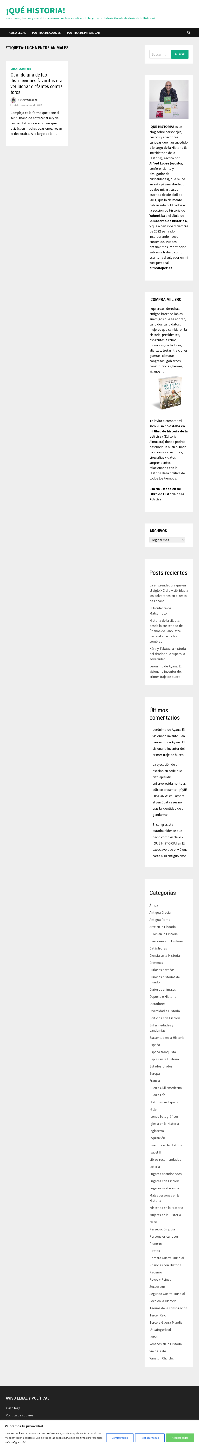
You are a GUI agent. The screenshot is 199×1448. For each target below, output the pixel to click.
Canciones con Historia (166, 941)
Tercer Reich (158, 1315)
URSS (153, 1336)
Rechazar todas (150, 1437)
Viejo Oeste (157, 1351)
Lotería (154, 1166)
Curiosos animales (162, 989)
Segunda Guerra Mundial (167, 1293)
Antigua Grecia (160, 912)
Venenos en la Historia (165, 1344)
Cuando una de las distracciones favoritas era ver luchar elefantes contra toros (36, 83)
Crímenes (156, 962)
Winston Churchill (161, 1358)
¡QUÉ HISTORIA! (35, 10)
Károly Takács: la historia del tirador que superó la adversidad (167, 653)
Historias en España (163, 1102)
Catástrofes (158, 948)
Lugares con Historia (164, 1181)
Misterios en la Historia (166, 1207)
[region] (99, 1434)
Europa (154, 1073)
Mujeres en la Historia (165, 1215)
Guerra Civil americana (165, 1088)
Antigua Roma (159, 919)
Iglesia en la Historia (164, 1123)
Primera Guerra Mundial (166, 1258)
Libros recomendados (165, 1159)
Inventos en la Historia (165, 1145)
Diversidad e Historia (164, 1011)
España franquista (162, 1052)
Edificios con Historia (165, 1018)
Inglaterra (156, 1131)
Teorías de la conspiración (168, 1308)
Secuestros (157, 1286)
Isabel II (155, 1152)
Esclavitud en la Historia (166, 1037)
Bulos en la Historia (163, 934)
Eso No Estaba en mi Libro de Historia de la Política (166, 493)
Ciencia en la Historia (164, 955)
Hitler (153, 1109)
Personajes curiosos (164, 1236)
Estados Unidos (161, 1066)
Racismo (155, 1272)
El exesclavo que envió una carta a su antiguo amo (170, 849)
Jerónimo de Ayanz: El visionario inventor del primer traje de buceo (165, 671)
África (153, 905)
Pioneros (155, 1243)
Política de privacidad (83, 32)
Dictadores (157, 1003)
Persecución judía (162, 1229)
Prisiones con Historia (165, 1265)
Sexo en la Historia (162, 1301)
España (154, 1045)
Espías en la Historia (164, 1059)
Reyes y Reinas (160, 1279)
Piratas (154, 1250)
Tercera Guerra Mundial (166, 1322)
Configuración (120, 1437)
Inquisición (157, 1138)
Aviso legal (17, 32)
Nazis (153, 1222)
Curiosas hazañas (162, 970)
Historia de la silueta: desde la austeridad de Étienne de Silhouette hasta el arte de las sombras (166, 631)
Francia (154, 1080)
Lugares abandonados (165, 1174)
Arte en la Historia (162, 927)
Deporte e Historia (162, 996)
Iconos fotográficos (164, 1116)
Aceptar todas (180, 1437)
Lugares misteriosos (164, 1188)
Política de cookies (46, 32)
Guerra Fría (157, 1095)
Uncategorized (20, 69)
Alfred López (30, 100)
